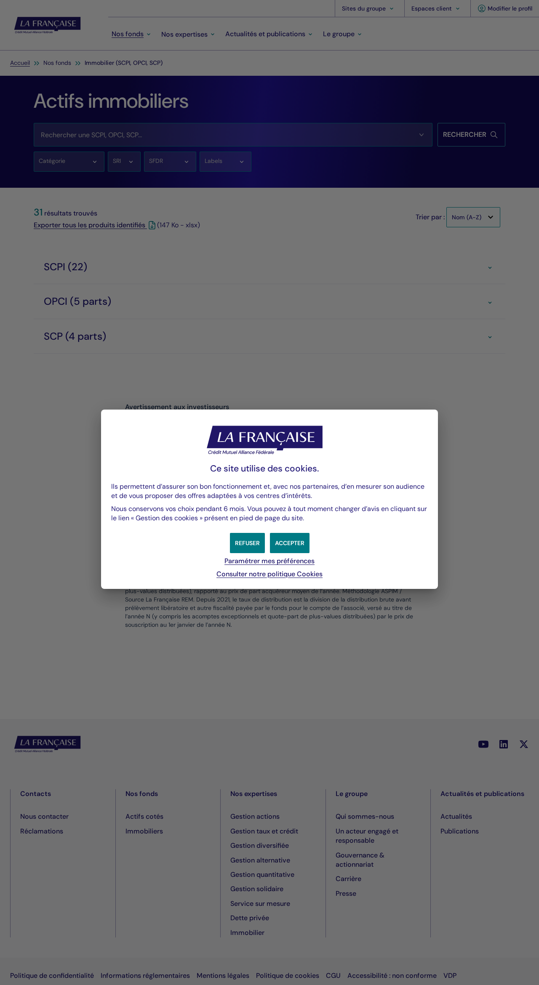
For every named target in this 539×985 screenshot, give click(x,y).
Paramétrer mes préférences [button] (269, 560)
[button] (290, 543)
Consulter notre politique (269, 574)
